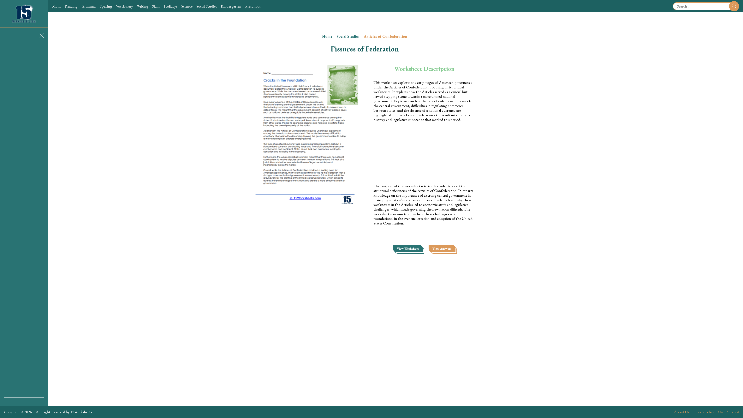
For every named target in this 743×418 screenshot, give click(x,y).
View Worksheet (408, 249)
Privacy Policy (703, 411)
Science (187, 6)
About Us (681, 411)
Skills (156, 6)
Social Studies (206, 6)
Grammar (88, 6)
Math (56, 6)
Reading (71, 6)
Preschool (252, 6)
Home (327, 36)
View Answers (442, 249)
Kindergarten (231, 6)
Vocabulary (124, 6)
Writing (142, 6)
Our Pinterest (728, 411)
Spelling (106, 6)
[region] (24, 220)
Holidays (170, 6)
